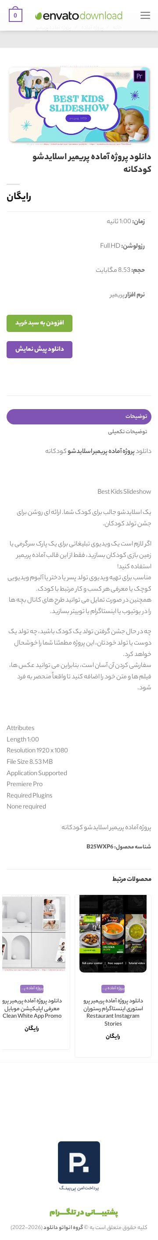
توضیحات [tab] (136, 416)
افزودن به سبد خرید (39, 323)
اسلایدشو (80, 452)
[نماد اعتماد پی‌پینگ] (79, 1166)
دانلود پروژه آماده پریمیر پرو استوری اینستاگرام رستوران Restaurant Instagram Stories (113, 1013)
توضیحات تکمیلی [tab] (127, 432)
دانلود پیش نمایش (39, 350)
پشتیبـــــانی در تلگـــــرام (84, 1213)
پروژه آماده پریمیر (114, 452)
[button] (145, 15)
